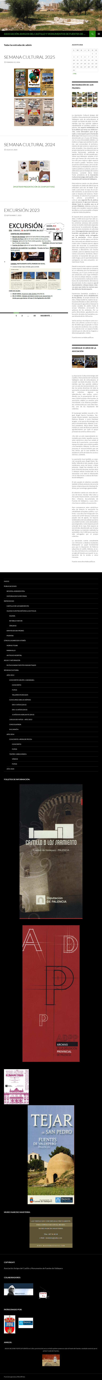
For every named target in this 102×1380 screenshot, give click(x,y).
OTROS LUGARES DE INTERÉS (15, 641)
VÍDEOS (15, 759)
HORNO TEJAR (12, 645)
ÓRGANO (12, 626)
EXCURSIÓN (13, 729)
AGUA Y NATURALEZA (12, 660)
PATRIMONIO (9, 601)
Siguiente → (46, 315)
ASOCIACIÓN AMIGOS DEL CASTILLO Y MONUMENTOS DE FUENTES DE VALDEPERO (45, 33)
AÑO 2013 (10, 675)
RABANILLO (11, 650)
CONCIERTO (16, 685)
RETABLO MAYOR (15, 621)
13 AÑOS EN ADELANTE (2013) (23, 715)
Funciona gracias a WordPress (14, 1377)
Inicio (6, 581)
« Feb (74, 74)
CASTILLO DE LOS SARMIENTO (18, 606)
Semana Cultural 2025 (29, 57)
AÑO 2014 (10, 734)
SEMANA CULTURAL (11, 670)
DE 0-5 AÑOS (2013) (19, 705)
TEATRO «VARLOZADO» (18, 754)
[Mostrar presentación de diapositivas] (34, 187)
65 (35, 315)
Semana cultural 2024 (29, 144)
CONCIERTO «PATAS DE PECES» (20, 739)
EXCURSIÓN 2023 (22, 210)
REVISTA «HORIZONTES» (16, 591)
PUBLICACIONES (10, 586)
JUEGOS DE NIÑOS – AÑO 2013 (20, 719)
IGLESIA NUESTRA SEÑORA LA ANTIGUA (21, 611)
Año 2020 (10, 769)
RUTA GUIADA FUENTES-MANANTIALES (21, 665)
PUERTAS (10, 636)
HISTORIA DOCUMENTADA (17, 596)
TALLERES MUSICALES (20, 695)
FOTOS (14, 690)
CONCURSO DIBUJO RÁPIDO (20, 700)
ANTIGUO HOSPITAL (14, 655)
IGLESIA (12, 616)
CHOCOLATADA (15, 724)
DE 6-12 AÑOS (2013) (19, 710)
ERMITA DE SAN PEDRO (15, 631)
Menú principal (99, 34)
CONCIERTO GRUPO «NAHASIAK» (21, 680)
